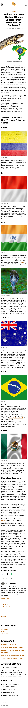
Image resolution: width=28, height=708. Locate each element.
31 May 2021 (20, 28)
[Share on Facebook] (2, 574)
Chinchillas (4, 629)
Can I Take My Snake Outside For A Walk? (12, 655)
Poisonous (8, 578)
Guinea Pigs (4, 633)
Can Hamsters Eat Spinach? (9, 644)
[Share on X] (6, 574)
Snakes (14, 11)
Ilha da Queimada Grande (16, 418)
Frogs (3, 631)
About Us (3, 616)
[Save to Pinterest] (9, 574)
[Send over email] (12, 574)
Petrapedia (8, 703)
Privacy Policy (4, 705)
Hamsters (4, 635)
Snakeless (13, 578)
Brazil (4, 578)
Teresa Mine (11, 28)
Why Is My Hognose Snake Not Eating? (12, 647)
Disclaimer (4, 618)
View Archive (5, 598)
